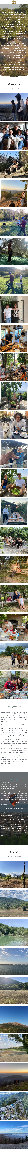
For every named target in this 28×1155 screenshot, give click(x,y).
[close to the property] (14, 990)
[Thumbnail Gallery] (14, 107)
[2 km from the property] (14, 874)
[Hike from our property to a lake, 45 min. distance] (14, 932)
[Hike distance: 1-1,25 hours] (14, 1019)
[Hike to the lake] (14, 903)
